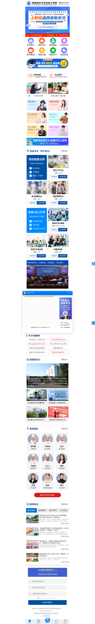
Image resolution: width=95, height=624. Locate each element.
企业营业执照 (46, 616)
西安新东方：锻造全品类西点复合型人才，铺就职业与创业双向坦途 (53, 542)
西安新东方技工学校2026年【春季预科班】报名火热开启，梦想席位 (53, 516)
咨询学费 (63, 176)
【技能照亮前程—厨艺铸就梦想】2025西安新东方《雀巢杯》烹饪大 (53, 529)
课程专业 (42, 45)
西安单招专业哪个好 (58, 352)
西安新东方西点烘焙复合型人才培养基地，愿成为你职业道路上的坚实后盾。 (54, 546)
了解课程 (54, 177)
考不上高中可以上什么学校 (58, 344)
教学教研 (31, 55)
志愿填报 (51, 263)
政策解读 (42, 263)
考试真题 (59, 263)
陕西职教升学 (32, 263)
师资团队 (53, 45)
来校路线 (64, 55)
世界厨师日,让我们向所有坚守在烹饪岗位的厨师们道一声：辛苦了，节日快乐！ (53, 558)
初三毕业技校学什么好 (58, 339)
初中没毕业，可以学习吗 (37, 339)
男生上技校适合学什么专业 (37, 344)
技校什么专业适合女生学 (37, 352)
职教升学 (53, 55)
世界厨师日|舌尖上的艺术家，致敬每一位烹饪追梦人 (54, 555)
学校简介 (31, 45)
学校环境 (64, 45)
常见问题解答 (34, 336)
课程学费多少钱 (58, 348)
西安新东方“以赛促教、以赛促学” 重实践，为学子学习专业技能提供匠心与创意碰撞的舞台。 (54, 533)
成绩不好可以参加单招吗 (37, 348)
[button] (45, 32)
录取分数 (42, 55)
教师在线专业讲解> (47, 495)
